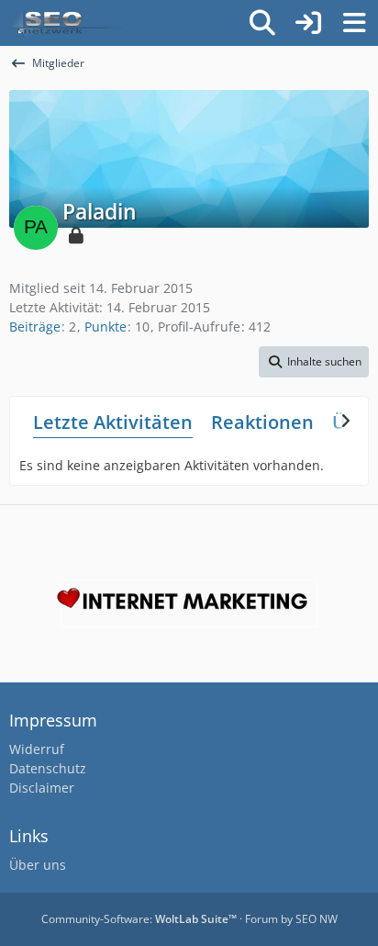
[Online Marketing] (66, 23)
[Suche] (262, 23)
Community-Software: (139, 919)
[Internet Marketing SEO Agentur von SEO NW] (189, 603)
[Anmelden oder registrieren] (308, 23)
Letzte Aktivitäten (113, 422)
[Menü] (354, 23)
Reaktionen (262, 422)
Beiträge (35, 326)
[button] (314, 361)
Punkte (105, 326)
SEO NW (316, 919)
